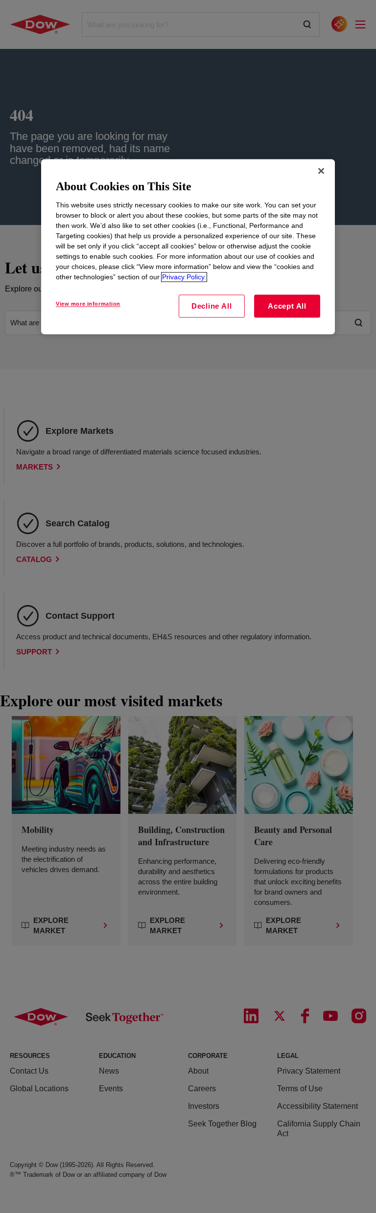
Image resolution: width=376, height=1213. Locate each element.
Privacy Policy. (184, 277)
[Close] (321, 170)
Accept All (287, 306)
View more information (88, 304)
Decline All (211, 306)
